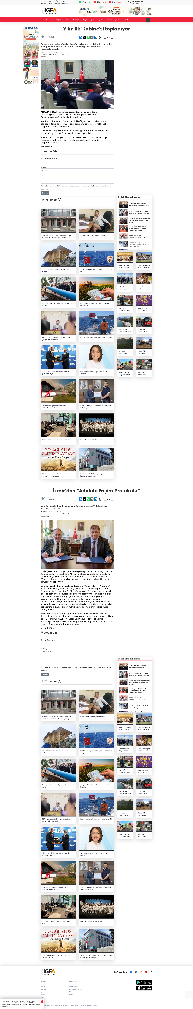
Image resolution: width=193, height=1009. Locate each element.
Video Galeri (64, 3)
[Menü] (151, 20)
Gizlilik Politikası (74, 981)
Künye (71, 992)
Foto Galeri (57, 3)
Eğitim (117, 20)
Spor (92, 20)
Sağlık (85, 20)
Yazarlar (50, 3)
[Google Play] (139, 982)
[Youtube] (146, 972)
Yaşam (59, 20)
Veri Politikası (73, 986)
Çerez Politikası (74, 984)
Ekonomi (76, 20)
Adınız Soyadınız (49, 158)
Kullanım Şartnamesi (75, 989)
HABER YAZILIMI (46, 1005)
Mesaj (44, 167)
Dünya (109, 20)
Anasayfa (44, 3)
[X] (136, 972)
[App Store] (139, 988)
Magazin (100, 20)
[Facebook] (131, 972)
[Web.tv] (151, 972)
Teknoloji (126, 20)
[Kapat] (42, 1001)
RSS (42, 997)
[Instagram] (141, 972)
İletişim (71, 994)
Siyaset (67, 20)
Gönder (45, 193)
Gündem (49, 20)
